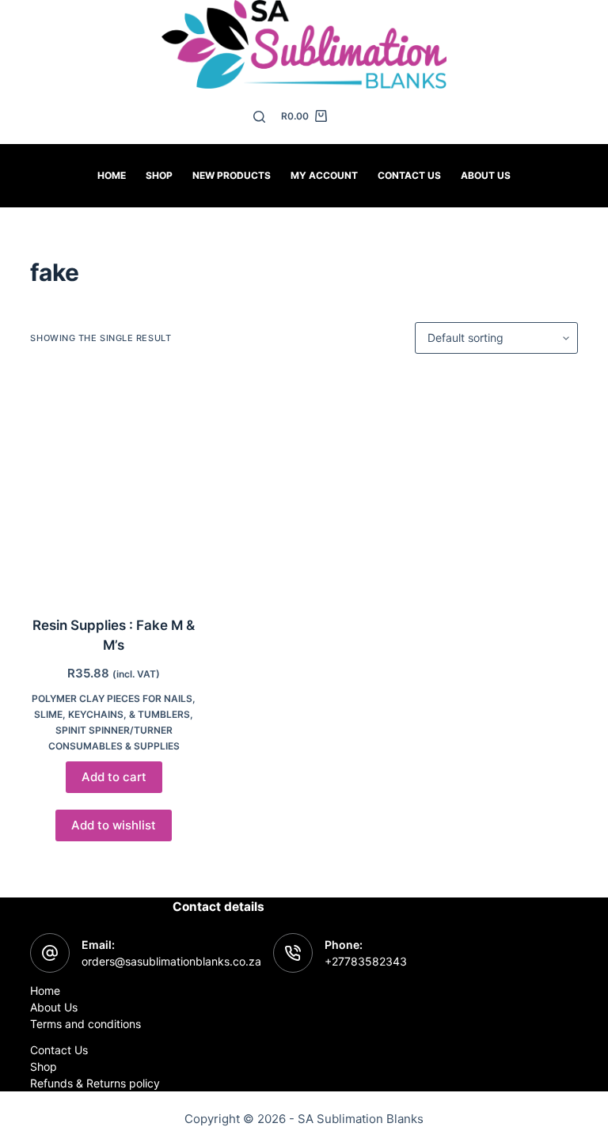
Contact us (409, 175)
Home (111, 175)
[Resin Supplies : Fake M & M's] (113, 485)
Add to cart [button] (114, 776)
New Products (231, 175)
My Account (324, 175)
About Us (486, 175)
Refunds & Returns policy (95, 1083)
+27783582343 (366, 961)
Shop (159, 175)
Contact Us (59, 1050)
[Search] (259, 117)
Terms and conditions (85, 1023)
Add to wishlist (113, 825)
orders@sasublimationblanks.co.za (171, 961)
